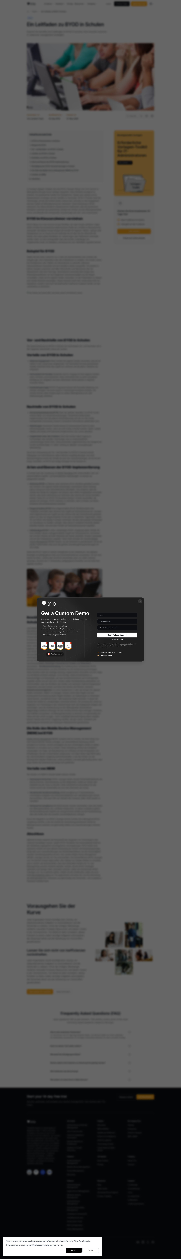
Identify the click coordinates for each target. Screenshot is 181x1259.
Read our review (56, 654)
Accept (73, 1250)
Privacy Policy (78, 1241)
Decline (90, 1250)
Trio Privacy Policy (126, 644)
